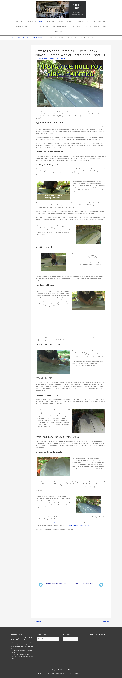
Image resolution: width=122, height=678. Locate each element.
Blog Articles (32, 21)
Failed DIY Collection (100, 26)
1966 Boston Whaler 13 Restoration (46, 58)
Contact (82, 673)
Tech (33, 26)
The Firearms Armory (83, 21)
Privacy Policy (74, 673)
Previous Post (36, 621)
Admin (52, 673)
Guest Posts (58, 31)
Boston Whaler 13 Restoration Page (59, 523)
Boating (40, 21)
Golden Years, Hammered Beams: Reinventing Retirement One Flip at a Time (22, 656)
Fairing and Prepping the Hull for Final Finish (78, 525)
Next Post (107, 621)
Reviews (23, 21)
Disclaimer (46, 673)
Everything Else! (43, 26)
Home (16, 21)
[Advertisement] (18, 70)
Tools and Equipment (99, 21)
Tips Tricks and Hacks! (59, 26)
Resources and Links (62, 673)
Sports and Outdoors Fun (65, 21)
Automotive (50, 21)
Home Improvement (22, 26)
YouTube (72, 26)
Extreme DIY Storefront (84, 26)
